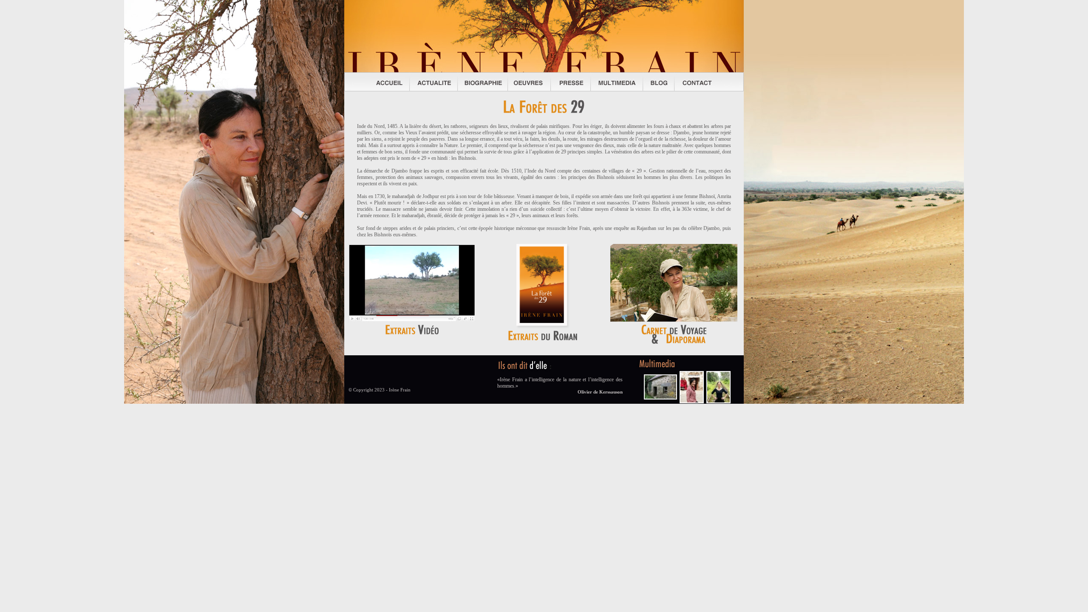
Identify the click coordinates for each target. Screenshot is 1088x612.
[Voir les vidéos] (412, 321)
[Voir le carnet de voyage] (673, 321)
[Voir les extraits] (543, 327)
